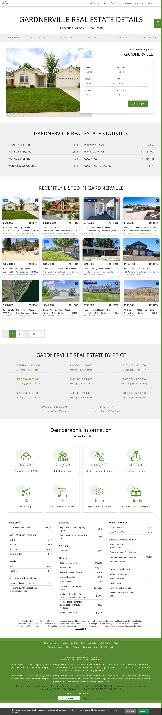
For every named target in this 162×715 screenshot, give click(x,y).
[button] (158, 23)
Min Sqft (88, 90)
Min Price (89, 67)
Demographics (122, 38)
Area (116, 642)
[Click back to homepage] (4, 3)
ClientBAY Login (89, 647)
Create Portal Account (142, 3)
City (83, 642)
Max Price (121, 67)
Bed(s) (87, 79)
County (74, 642)
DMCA (76, 647)
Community (105, 642)
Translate (100, 698)
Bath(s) (120, 79)
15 (34, 334)
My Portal (116, 3)
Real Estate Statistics (40, 38)
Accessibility (64, 647)
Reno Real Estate (51, 642)
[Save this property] (36, 200)
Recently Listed (67, 38)
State (65, 642)
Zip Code (92, 642)
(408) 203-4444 (93, 3)
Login (127, 3)
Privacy (51, 647)
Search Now (138, 104)
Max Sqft (121, 90)
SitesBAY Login (107, 647)
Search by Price (94, 38)
